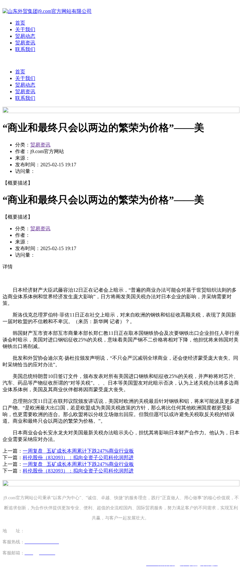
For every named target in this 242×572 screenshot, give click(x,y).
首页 (20, 23)
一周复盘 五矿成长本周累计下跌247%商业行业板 (78, 451)
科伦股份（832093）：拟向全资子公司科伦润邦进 (78, 457)
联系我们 (25, 49)
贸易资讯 (25, 42)
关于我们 (25, 29)
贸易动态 (25, 36)
